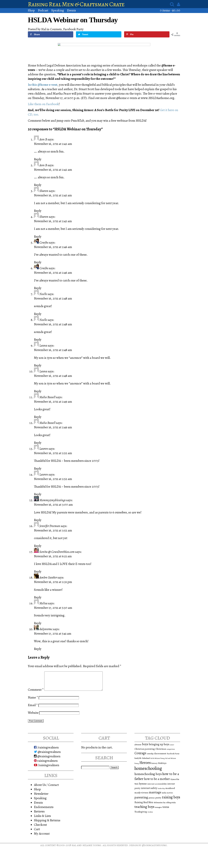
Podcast (43, 10)
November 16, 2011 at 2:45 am (53, 195)
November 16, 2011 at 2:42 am (53, 143)
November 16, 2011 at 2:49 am (53, 401)
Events (71, 10)
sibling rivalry (171, 802)
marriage (155, 792)
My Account (42, 833)
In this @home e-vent (42, 84)
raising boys (171, 797)
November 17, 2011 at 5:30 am (53, 607)
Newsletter (41, 793)
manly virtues (141, 792)
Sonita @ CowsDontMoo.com (57, 551)
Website (33, 712)
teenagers (158, 807)
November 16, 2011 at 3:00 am (53, 504)
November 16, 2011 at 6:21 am (53, 556)
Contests (56, 29)
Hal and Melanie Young (86, 845)
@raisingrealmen (49, 752)
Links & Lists (42, 816)
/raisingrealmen (48, 747)
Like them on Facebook (43, 104)
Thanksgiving (140, 811)
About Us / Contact (46, 785)
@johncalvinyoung (154, 845)
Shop (31, 10)
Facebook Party (73, 29)
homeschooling (148, 768)
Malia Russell (47, 397)
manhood (170, 788)
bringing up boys (159, 744)
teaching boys (144, 806)
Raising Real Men (143, 802)
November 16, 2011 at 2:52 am (53, 453)
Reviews (39, 811)
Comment (36, 689)
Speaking (57, 10)
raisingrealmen (47, 760)
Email (33, 705)
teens (165, 807)
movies (170, 792)
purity (158, 797)
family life (137, 758)
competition (171, 749)
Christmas (160, 748)
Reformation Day (160, 802)
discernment (160, 753)
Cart (37, 829)
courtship (150, 753)
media (164, 793)
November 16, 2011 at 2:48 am (53, 298)
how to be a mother (157, 779)
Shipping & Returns (47, 820)
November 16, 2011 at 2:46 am (53, 247)
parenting (141, 797)
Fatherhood (146, 758)
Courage (140, 753)
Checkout (40, 824)
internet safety (149, 788)
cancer (172, 745)
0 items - (170, 10)
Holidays (162, 763)
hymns (143, 783)
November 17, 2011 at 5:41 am (52, 633)
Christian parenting (144, 748)
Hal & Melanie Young (157, 758)
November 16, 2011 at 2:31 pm (53, 582)
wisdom (150, 812)
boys (145, 744)
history (154, 763)
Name (33, 697)
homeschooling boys (148, 774)
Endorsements (43, 807)
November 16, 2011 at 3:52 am (53, 530)
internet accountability (157, 783)
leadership (161, 788)
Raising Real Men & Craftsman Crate (76, 4)
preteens (152, 798)
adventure (137, 744)
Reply (37, 159)
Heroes (145, 762)
